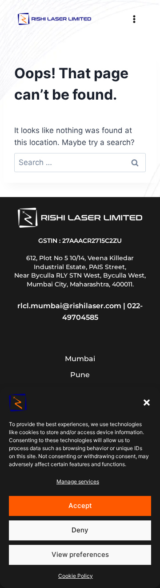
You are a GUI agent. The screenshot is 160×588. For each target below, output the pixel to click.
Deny (80, 530)
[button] (146, 402)
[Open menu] (134, 19)
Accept (80, 505)
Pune (80, 375)
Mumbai (80, 358)
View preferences (80, 554)
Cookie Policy (75, 575)
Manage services (77, 481)
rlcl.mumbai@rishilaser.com (69, 306)
